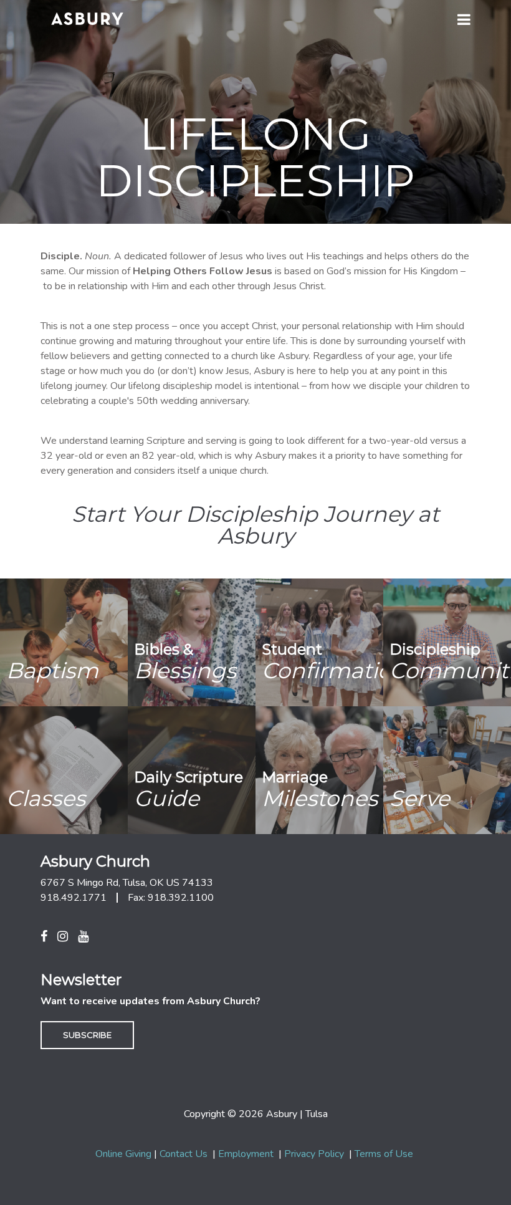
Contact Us (184, 1154)
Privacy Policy (314, 1154)
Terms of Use (384, 1154)
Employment (246, 1154)
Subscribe (87, 1035)
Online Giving (123, 1154)
